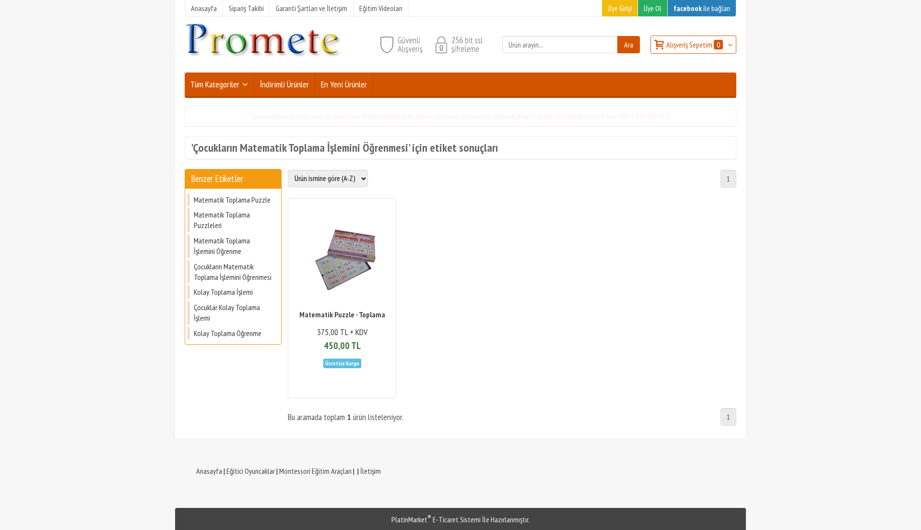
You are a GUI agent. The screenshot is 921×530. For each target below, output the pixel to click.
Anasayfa (209, 471)
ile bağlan (701, 8)
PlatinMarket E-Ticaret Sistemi (436, 519)
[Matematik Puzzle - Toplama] (342, 255)
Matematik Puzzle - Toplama (342, 314)
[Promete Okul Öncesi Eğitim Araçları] (263, 67)
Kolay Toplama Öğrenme (227, 333)
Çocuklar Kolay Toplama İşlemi (227, 312)
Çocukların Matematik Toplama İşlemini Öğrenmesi (233, 272)
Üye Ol (652, 8)
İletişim (370, 471)
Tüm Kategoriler (214, 84)
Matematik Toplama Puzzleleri (222, 220)
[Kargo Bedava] (342, 362)
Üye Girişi (620, 8)
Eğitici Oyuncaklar (250, 471)
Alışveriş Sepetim (693, 44)
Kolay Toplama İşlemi (223, 292)
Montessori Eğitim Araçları (315, 471)
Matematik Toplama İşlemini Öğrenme (222, 246)
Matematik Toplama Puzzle (232, 200)
